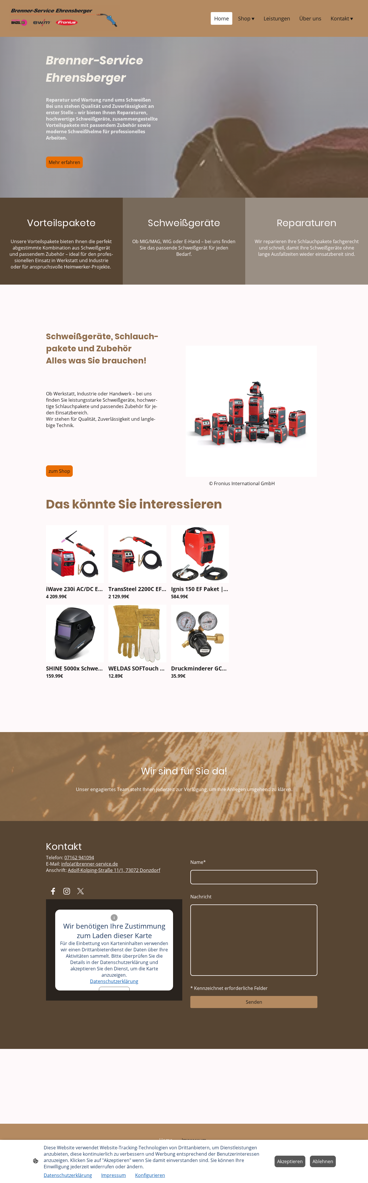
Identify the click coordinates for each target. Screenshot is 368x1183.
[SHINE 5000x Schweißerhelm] (75, 661)
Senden (254, 1002)
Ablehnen (323, 1161)
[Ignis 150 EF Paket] (200, 581)
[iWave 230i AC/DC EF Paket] (75, 581)
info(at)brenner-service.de (89, 864)
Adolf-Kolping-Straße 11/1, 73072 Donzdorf (114, 870)
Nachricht (201, 897)
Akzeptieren (290, 1161)
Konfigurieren (150, 1175)
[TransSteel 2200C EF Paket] (137, 581)
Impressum (113, 1175)
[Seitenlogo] (64, 18)
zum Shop (59, 471)
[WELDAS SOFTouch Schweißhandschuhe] (137, 661)
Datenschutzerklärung (114, 981)
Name (198, 862)
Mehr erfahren (64, 162)
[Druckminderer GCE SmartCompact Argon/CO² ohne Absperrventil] (200, 661)
